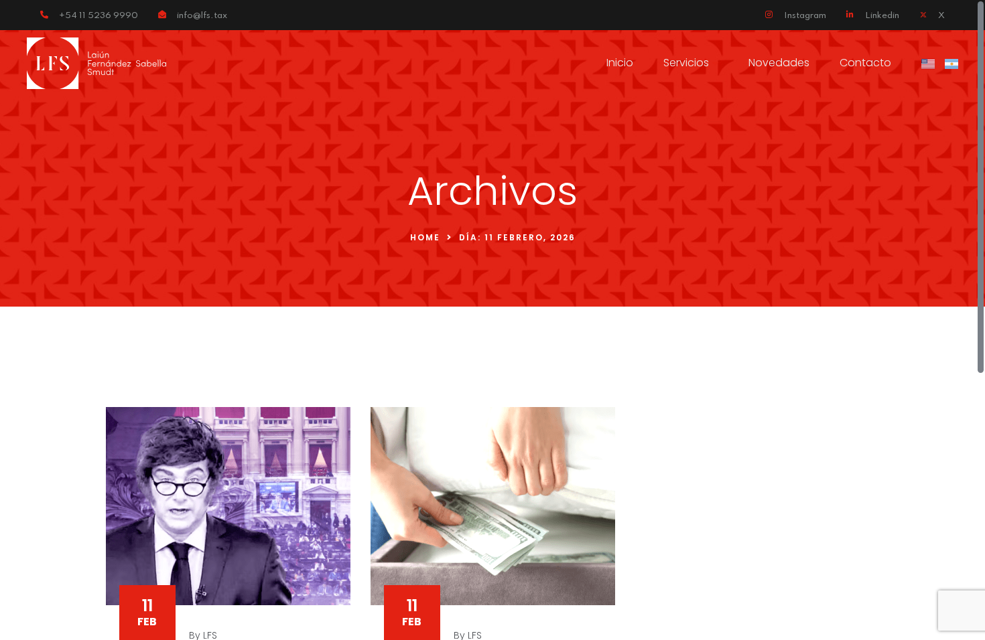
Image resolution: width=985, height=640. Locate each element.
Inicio (619, 62)
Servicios (686, 62)
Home (425, 237)
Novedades (778, 62)
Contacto (865, 62)
